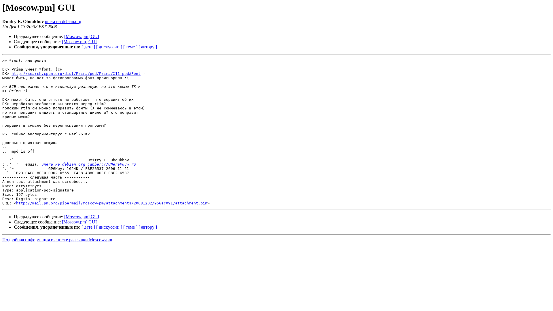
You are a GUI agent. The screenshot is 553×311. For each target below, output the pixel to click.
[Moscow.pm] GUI (81, 36)
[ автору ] (148, 46)
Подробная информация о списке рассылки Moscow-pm (57, 239)
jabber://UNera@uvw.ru (112, 164)
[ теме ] (130, 46)
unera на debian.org (63, 21)
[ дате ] (88, 46)
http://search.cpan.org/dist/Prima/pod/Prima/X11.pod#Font (76, 73)
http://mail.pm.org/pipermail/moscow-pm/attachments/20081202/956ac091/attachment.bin (111, 203)
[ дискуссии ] (109, 46)
